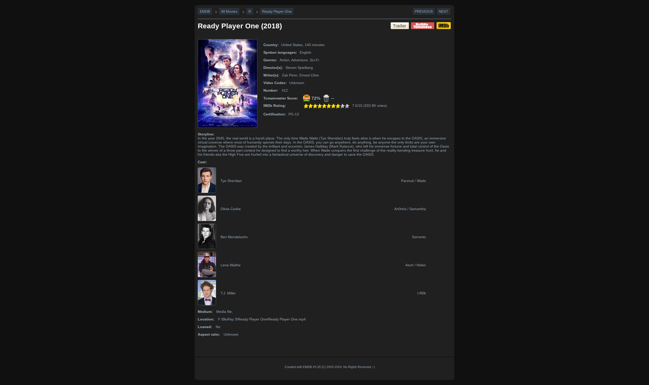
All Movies (229, 11)
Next (443, 11)
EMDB (205, 11)
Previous (424, 11)
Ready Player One (277, 11)
